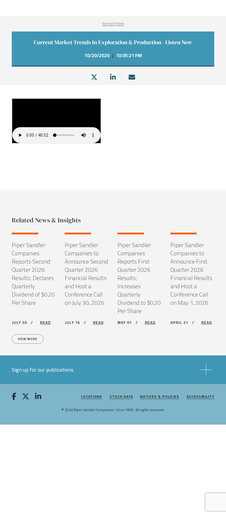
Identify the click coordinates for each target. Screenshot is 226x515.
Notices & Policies (159, 397)
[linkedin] (113, 77)
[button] (113, 369)
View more (27, 339)
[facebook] (14, 397)
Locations (91, 397)
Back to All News (113, 24)
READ (45, 322)
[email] (132, 77)
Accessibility (200, 397)
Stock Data (121, 397)
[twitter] (94, 77)
